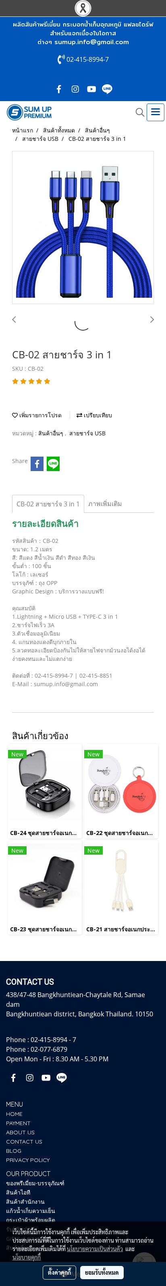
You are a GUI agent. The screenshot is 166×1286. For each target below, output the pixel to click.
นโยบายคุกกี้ (26, 1257)
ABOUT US (20, 1132)
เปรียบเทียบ (97, 415)
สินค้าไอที (18, 1192)
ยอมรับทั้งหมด (102, 1272)
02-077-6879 (49, 1049)
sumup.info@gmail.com (91, 42)
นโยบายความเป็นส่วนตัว (95, 1248)
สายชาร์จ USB (87, 433)
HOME (14, 1113)
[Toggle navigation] (155, 112)
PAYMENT (18, 1123)
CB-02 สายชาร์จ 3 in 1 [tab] (48, 504)
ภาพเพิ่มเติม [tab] (105, 503)
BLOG (13, 1150)
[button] (137, 112)
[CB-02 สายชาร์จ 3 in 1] (83, 228)
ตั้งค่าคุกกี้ (59, 1272)
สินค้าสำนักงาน (25, 1201)
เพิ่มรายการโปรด (40, 415)
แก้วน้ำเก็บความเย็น (30, 1211)
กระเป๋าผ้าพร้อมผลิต (30, 1220)
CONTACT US (24, 1141)
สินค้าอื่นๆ (51, 433)
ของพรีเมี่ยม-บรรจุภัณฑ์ (35, 1183)
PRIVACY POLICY (28, 1160)
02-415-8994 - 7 (53, 1039)
